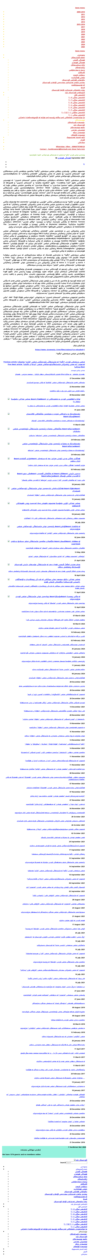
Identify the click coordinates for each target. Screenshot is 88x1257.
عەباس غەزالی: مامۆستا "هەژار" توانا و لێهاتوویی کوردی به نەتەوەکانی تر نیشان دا (56, 406)
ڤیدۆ (85, 1199)
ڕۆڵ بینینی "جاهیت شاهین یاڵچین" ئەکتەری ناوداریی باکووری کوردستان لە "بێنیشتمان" (55, 937)
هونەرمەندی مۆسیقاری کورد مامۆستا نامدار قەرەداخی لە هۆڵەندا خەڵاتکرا (59, 1138)
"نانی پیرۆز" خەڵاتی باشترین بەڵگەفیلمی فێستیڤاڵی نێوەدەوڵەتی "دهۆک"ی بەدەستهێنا (54, 711)
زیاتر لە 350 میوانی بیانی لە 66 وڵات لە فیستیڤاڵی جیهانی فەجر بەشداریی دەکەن (57, 1045)
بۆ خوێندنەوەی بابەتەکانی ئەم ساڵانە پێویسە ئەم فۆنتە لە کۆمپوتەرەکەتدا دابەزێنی (54, 1229)
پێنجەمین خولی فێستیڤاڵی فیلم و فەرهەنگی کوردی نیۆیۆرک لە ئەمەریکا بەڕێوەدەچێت (55, 862)
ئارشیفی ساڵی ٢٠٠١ (79, 1226)
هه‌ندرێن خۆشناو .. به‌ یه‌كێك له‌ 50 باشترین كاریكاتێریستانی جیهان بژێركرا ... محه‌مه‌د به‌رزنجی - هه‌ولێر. (50, 374)
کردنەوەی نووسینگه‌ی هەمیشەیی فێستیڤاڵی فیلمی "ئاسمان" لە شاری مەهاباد (57, 644)
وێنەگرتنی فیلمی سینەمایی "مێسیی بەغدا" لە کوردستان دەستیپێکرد (61, 945)
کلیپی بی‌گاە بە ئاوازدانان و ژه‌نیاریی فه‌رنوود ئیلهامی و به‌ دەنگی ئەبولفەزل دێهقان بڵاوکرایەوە (51, 636)
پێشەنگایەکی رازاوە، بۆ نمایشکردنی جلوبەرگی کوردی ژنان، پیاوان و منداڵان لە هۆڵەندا (55, 1070)
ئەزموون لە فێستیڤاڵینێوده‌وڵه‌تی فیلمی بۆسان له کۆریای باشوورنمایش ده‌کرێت (57, 846)
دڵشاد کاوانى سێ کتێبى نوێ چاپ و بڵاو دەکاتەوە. (67, 391)
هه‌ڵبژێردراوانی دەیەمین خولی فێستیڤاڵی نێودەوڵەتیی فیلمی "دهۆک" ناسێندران (57, 678)
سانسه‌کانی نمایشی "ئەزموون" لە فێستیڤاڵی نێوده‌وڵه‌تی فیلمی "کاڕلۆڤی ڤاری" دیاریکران (53, 904)
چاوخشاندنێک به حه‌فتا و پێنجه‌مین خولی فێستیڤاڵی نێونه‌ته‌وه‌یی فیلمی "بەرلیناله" (56, 450)
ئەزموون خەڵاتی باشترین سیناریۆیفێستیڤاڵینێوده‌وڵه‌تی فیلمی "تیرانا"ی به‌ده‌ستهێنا (56, 829)
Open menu (80, 7)
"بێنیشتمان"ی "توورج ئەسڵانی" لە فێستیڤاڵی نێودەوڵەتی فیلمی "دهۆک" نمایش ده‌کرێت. (53, 719)
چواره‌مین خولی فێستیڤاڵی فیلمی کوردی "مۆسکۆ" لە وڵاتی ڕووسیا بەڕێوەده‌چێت (57, 603)
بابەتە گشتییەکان (81, 1169)
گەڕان (85, 1251)
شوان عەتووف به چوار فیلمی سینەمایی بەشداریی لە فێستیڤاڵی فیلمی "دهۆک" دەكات (55, 736)
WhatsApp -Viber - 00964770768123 (70, 146)
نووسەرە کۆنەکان (80, 1246)
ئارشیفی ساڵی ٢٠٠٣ (79, 1219)
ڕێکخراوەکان (82, 1179)
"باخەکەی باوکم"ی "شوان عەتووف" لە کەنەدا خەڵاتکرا (66, 1121)
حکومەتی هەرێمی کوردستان (75, 1191)
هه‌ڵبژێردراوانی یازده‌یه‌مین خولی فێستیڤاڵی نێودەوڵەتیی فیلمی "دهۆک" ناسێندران (56, 495)
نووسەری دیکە (81, 1244)
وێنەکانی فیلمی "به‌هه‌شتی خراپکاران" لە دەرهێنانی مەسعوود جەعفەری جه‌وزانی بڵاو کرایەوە (52, 653)
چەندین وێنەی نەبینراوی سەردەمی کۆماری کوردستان (66, 1194)
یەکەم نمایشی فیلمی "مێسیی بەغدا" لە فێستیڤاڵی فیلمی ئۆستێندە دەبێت (58, 669)
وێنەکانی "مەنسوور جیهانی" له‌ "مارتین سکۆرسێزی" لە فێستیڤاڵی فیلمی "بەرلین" (56, 556)
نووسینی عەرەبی (80, 1241)
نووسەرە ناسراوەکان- (78, 1234)
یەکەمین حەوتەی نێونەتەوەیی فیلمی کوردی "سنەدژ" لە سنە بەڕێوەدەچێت (59, 1113)
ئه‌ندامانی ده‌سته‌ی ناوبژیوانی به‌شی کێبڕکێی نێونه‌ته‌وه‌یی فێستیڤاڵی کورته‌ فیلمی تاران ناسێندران (51, 821)
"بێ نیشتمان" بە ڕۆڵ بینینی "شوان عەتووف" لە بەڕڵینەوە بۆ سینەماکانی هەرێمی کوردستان (53, 987)
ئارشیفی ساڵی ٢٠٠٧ (79, 1209)
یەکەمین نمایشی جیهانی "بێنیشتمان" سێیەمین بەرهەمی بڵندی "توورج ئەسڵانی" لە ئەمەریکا (53, 752)
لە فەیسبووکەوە (80, 1196)
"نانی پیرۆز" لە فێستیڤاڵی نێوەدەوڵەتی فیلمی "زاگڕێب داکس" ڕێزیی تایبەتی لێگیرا (56, 978)
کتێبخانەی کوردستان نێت (79, 1204)
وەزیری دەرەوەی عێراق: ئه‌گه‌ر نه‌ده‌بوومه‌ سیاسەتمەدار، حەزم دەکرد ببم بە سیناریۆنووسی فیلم (52, 686)
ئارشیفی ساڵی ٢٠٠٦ (79, 1211)
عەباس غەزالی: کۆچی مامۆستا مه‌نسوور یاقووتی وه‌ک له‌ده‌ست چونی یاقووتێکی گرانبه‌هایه (53, 510)
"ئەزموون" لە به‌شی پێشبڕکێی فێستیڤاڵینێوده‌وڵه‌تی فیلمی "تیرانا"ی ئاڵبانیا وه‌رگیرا (56, 879)
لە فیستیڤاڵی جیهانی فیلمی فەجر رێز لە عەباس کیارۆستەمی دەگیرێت (60, 1061)
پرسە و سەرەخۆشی (79, 1181)
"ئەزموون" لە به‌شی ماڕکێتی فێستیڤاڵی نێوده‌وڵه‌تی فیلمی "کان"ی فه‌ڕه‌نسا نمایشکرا (55, 953)
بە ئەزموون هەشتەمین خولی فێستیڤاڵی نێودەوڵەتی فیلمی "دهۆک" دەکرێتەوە (57, 727)
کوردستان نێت (81, 1236)
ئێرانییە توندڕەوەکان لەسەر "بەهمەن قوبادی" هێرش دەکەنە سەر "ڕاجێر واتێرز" (57, 796)
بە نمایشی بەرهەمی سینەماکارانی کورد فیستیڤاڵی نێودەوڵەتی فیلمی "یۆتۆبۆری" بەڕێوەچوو (52, 1028)
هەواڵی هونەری (64, 158)
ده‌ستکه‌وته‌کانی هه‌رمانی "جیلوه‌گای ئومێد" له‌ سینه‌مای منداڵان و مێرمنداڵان (58, 1003)
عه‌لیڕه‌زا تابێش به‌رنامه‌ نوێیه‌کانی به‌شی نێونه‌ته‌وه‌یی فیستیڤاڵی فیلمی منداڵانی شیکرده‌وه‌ (53, 1011)
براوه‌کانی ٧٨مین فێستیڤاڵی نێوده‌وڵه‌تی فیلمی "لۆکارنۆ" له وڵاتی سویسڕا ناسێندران (56, 382)
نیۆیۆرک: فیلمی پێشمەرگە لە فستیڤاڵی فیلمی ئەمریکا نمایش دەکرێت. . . (59, 1078)
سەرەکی (84, 1254)
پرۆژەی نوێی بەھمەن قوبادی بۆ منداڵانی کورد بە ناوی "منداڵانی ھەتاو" (60, 1105)
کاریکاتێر (83, 1184)
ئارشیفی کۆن (82, 1206)
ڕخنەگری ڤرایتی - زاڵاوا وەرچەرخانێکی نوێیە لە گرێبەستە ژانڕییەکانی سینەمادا (58, 854)
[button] (80, 120)
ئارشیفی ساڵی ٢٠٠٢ (79, 1221)
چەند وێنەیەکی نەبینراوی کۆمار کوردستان (70, 1201)
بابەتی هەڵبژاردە (80, 1189)
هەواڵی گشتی (81, 1171)
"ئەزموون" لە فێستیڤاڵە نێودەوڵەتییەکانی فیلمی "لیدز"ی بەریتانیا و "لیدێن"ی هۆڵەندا (55, 760)
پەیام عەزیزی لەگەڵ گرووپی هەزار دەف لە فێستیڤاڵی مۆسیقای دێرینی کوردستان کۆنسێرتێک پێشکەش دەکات (46, 571)
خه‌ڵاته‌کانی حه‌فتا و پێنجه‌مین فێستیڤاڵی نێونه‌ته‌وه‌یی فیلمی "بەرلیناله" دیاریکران (57, 435)
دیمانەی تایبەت (81, 1186)
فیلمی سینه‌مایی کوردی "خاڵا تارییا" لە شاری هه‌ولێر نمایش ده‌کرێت (61, 628)
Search (63, 1162)
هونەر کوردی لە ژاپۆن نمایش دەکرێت (72, 920)
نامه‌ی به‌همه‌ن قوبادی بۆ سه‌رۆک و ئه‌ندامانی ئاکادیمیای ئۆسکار (63, 837)
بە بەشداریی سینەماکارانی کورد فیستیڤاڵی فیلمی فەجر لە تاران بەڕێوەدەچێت (58, 1086)
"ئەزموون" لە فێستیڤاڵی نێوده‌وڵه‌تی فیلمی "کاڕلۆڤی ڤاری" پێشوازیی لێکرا (58, 895)
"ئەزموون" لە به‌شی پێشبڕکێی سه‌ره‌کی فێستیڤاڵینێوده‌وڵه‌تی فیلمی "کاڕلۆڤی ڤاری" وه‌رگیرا (52, 970)
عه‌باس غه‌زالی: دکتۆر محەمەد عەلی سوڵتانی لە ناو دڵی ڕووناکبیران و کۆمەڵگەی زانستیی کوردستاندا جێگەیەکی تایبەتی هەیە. (46, 587)
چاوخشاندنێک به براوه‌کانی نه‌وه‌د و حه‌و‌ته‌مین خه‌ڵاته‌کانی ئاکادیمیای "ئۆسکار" (58, 420)
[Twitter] (84, 164)
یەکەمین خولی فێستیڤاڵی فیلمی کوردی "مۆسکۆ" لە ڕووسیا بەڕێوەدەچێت (59, 962)
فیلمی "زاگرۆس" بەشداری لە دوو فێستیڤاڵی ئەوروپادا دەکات (63, 1036)
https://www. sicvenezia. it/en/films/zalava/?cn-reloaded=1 (60, 349)
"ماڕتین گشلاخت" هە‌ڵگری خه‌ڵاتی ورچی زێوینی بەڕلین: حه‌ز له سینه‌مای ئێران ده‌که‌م (56, 465)
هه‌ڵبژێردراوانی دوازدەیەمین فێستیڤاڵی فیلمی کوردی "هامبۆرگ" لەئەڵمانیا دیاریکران (55, 787)
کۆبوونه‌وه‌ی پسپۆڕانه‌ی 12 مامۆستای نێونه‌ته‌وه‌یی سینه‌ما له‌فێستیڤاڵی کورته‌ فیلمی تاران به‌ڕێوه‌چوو (50, 812)
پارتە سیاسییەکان (80, 1176)
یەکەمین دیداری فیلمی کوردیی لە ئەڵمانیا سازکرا (68, 1020)
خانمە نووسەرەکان (80, 1239)
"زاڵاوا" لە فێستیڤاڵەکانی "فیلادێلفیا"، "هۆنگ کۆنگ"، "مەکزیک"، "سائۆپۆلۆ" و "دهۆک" (55, 744)
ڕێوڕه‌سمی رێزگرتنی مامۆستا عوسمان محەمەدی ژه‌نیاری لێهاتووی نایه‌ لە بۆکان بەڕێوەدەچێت (53, 661)
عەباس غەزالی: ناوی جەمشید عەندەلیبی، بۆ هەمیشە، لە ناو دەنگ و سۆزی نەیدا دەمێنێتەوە (53, 611)
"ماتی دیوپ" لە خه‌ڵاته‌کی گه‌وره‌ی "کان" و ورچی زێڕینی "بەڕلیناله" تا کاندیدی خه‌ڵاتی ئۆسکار (53, 480)
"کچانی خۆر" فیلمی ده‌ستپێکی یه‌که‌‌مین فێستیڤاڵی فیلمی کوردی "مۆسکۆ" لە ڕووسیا (55, 928)
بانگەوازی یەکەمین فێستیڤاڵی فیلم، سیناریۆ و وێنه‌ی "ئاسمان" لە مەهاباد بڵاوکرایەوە (55, 548)
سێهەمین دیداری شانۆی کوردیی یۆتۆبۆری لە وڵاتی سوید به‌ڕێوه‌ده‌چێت (60, 1130)
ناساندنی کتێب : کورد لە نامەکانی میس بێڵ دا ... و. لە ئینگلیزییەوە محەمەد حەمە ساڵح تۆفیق (52, 1053)
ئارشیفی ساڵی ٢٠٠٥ (79, 1214)
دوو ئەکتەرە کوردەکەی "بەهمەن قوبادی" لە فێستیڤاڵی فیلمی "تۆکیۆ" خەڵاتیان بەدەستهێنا (52, 769)
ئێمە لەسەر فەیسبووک (79, 1249)
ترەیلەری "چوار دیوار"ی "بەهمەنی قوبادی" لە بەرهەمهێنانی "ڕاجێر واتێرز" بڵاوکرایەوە (55, 804)
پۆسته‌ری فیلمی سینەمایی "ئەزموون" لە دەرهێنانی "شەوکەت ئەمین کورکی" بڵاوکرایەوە (54, 995)
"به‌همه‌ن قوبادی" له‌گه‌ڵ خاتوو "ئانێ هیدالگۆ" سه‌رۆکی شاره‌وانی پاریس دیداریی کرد (55, 620)
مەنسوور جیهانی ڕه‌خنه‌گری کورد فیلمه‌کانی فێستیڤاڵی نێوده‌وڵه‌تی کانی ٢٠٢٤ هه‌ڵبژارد (54, 518)
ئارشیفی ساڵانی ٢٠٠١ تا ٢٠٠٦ (75, 1224)
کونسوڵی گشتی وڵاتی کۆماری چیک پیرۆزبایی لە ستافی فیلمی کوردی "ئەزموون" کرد (55, 887)
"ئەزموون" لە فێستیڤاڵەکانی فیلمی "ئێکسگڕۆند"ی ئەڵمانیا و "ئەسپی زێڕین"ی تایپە (56, 694)
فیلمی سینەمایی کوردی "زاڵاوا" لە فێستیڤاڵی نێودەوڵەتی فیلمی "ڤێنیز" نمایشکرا (56, 870)
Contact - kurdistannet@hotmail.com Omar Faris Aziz (62, 149)
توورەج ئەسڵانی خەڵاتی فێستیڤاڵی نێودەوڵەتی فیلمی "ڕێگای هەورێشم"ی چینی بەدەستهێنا (52, 702)
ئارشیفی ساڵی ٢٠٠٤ (79, 1216)
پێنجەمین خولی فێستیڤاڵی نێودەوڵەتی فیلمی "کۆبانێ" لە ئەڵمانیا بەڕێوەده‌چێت (57, 533)
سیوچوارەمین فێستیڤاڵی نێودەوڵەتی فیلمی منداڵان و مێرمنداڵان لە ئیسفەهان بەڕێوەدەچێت (53, 912)
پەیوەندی (84, 1167)
